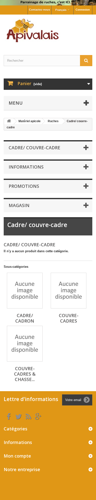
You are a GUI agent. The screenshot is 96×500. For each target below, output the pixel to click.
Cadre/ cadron (24, 318)
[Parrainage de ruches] (48, 2)
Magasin (19, 205)
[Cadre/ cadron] (25, 290)
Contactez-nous (39, 9)
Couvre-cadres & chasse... (25, 373)
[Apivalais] (48, 30)
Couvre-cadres (69, 318)
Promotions (24, 186)
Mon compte (17, 456)
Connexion (83, 9)
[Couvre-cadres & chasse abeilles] (25, 344)
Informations (26, 167)
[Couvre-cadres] (68, 290)
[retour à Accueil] (9, 121)
